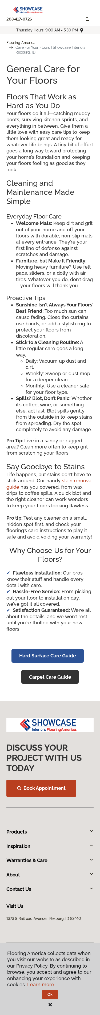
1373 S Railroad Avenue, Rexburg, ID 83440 (43, 918)
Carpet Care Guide (50, 677)
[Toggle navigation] (88, 19)
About (13, 874)
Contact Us (18, 889)
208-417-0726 (19, 19)
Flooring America (20, 43)
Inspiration (18, 846)
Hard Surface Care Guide (47, 655)
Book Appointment (44, 788)
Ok (50, 994)
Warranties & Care (26, 860)
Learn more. (41, 984)
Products (16, 832)
